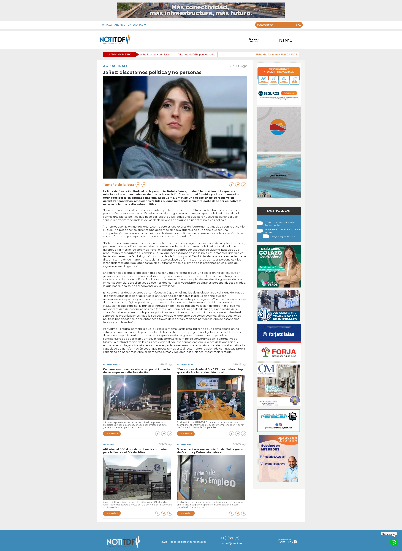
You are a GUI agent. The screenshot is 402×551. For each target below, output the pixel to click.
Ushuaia (108, 444)
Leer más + (112, 433)
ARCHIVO (119, 24)
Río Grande (185, 364)
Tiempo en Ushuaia (270, 40)
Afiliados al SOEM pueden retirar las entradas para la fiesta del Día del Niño (179, 54)
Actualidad (115, 66)
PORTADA (106, 24)
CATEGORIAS (135, 24)
